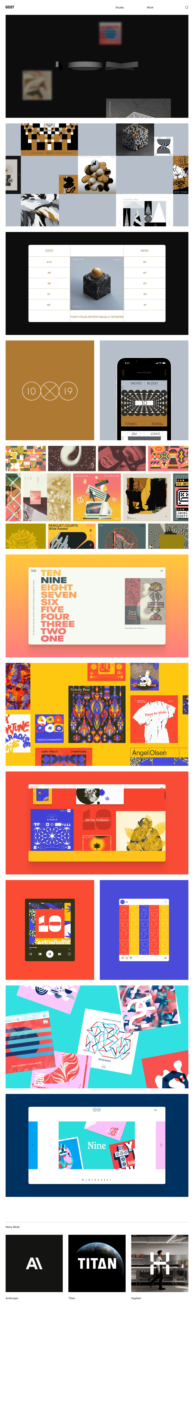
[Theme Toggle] (183, 8)
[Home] (10, 7)
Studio (120, 7)
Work (150, 7)
